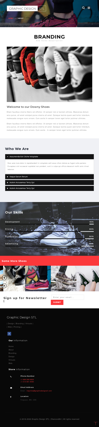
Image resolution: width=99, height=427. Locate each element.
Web (10, 363)
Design (12, 356)
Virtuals (12, 360)
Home (10, 18)
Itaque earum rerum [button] (19, 177)
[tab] (49, 156)
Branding (12, 353)
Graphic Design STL (22, 317)
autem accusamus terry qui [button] (22, 182)
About (11, 349)
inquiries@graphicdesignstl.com (39, 391)
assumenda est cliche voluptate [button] (24, 157)
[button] (4, 277)
